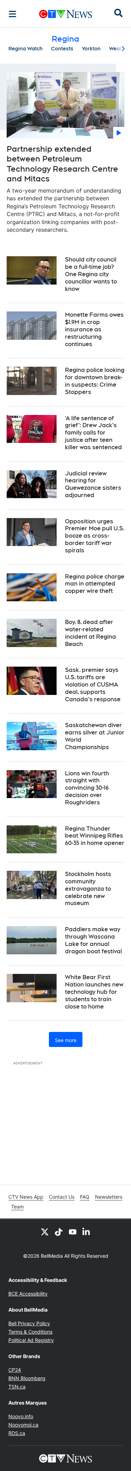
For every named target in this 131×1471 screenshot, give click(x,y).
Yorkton (91, 48)
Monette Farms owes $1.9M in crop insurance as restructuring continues (94, 329)
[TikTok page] (58, 1231)
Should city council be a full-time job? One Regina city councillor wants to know (91, 274)
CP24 (14, 1370)
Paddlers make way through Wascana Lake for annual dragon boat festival (93, 940)
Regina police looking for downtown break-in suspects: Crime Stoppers (94, 381)
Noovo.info (20, 1416)
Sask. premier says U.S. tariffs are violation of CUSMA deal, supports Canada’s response (93, 684)
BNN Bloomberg (26, 1378)
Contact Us (61, 1197)
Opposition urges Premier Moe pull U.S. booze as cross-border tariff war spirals (94, 536)
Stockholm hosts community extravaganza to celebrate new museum (88, 888)
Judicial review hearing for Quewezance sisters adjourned (93, 484)
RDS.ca (16, 1433)
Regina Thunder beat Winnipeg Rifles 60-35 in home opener (94, 836)
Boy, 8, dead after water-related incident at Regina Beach (90, 633)
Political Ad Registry (31, 1340)
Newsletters (108, 1197)
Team (17, 1207)
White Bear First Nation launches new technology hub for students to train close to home (94, 992)
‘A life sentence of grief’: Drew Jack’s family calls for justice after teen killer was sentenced (93, 433)
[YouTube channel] (72, 1231)
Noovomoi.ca (23, 1425)
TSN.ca (17, 1387)
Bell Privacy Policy (29, 1323)
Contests (62, 48)
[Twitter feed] (45, 1231)
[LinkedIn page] (86, 1231)
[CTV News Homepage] (65, 14)
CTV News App (25, 1197)
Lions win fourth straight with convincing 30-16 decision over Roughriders (87, 788)
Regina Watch (25, 48)
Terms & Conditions (30, 1332)
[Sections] (13, 14)
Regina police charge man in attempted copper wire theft (94, 584)
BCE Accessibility (28, 1294)
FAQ (84, 1197)
